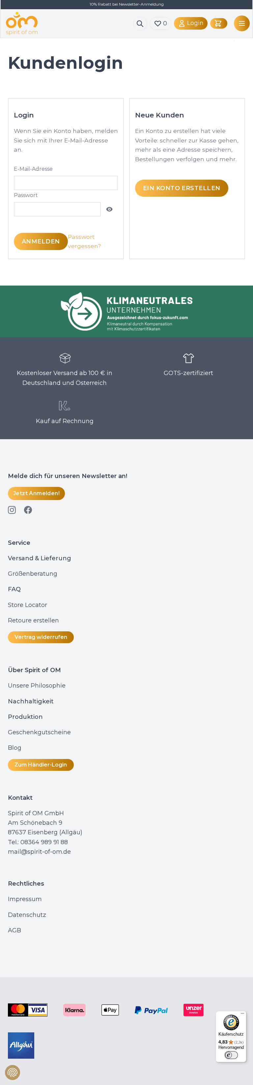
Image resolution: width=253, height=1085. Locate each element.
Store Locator (27, 605)
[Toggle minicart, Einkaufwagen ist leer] (218, 23)
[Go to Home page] (69, 23)
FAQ (14, 589)
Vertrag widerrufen (40, 637)
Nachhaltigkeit (31, 701)
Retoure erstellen (33, 620)
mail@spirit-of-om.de (39, 851)
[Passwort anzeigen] (109, 209)
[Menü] (242, 1015)
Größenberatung (33, 573)
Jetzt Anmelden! (36, 493)
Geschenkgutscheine (39, 732)
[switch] (231, 1055)
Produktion (25, 716)
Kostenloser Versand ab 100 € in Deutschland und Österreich (64, 377)
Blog (15, 747)
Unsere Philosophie (37, 685)
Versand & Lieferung (39, 558)
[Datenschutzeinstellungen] (12, 1072)
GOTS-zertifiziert (188, 373)
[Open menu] (240, 23)
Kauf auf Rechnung (65, 421)
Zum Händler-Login (40, 765)
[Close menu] (233, 40)
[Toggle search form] (140, 24)
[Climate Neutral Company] (126, 311)
